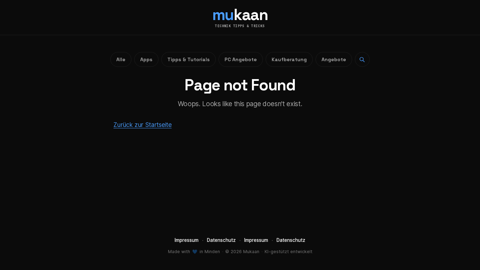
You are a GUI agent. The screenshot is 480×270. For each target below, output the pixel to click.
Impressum (187, 240)
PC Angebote (241, 59)
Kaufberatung (289, 59)
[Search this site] (362, 59)
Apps (146, 59)
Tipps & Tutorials (188, 59)
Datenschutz (221, 240)
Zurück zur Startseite (142, 124)
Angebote (334, 59)
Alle (120, 59)
